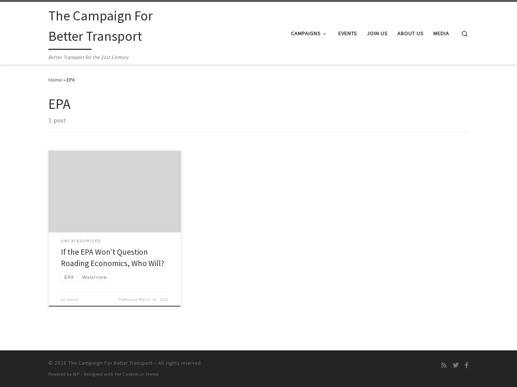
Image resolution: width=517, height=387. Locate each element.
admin (72, 300)
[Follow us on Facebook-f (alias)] (467, 365)
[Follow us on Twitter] (456, 365)
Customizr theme (141, 374)
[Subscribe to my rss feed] (444, 365)
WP (76, 374)
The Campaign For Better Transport (110, 363)
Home (55, 79)
